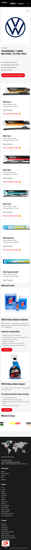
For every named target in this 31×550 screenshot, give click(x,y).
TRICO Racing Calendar (7, 532)
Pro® (2, 487)
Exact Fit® (4, 495)
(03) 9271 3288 (7, 460)
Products (4, 2)
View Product (7, 280)
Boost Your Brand (23, 548)
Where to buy (5, 534)
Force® (3, 489)
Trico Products (10, 548)
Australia (3, 479)
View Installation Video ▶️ (12, 114)
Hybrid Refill (4, 507)
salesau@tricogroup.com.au (12, 462)
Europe (3, 475)
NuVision (3, 503)
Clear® (3, 499)
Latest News (4, 530)
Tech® (3, 491)
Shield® (3, 493)
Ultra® (3, 497)
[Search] (28, 3)
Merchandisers (5, 540)
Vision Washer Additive (7, 513)
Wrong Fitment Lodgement (8, 538)
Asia (2, 477)
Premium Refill (5, 509)
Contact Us (4, 526)
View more (7, 349)
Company (20, 3)
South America (5, 473)
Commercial (4, 528)
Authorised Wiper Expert (8, 536)
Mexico (3, 471)
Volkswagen (4, 48)
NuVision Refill (5, 511)
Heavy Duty (4, 501)
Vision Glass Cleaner (6, 515)
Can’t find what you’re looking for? (13, 75)
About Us (3, 524)
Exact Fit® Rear (5, 505)
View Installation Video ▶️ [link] (12, 250)
